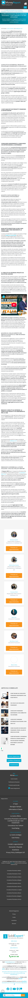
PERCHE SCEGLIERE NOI (15, 832)
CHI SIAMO (15, 801)
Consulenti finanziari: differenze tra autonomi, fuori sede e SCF (18, 721)
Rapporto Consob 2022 (11, 235)
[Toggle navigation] (25, 7)
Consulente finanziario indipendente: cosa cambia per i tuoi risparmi (18, 712)
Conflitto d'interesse (14, 760)
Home (2, 10)
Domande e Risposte (15, 847)
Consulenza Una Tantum (15, 825)
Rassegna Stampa (15, 806)
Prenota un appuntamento (14, 548)
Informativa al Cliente (15, 809)
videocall (12, 863)
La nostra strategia (15, 835)
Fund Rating (15, 828)
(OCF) (3, 969)
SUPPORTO (15, 841)
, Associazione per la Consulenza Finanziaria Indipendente (14, 982)
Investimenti (14, 765)
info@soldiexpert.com (10, 962)
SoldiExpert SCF (18, 28)
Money (14, 774)
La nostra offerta (15, 816)
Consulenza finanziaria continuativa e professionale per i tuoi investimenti (15, 821)
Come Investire (10, 28)
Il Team (15, 804)
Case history (15, 838)
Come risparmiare (14, 756)
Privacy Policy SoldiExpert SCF (15, 852)
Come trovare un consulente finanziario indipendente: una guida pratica (18, 695)
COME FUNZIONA (15, 813)
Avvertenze (15, 850)
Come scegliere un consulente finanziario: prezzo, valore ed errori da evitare (18, 730)
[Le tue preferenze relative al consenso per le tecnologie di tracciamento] (1, 748)
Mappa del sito (4, 798)
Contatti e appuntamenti (15, 844)
